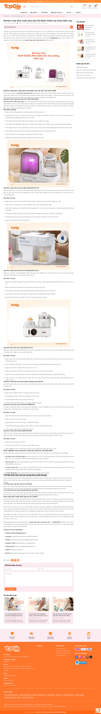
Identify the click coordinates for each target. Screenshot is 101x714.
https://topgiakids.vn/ (19, 533)
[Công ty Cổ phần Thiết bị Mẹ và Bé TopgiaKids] (12, 648)
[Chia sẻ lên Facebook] (12, 560)
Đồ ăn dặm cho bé (68, 695)
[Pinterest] (15, 560)
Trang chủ (24, 12)
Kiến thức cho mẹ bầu (83, 75)
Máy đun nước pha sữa (39, 695)
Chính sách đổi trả (61, 655)
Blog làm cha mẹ (56, 12)
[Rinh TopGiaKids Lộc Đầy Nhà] (80, 27)
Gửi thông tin (10, 589)
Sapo (76, 712)
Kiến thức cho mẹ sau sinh (84, 72)
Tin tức (69, 12)
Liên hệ (78, 12)
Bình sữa (59, 695)
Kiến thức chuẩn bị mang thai (85, 78)
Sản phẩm (33, 12)
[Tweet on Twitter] (18, 560)
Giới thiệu (45, 12)
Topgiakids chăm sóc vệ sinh (13, 697)
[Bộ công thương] (80, 662)
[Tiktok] (90, 657)
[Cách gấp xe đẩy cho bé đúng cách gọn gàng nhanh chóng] (80, 34)
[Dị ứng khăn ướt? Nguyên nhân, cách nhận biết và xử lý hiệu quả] (25, 604)
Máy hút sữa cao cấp (25, 695)
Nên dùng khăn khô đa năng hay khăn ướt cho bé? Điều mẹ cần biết (48, 615)
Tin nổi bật (80, 21)
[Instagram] (80, 657)
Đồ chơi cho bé (80, 695)
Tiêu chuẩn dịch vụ (61, 648)
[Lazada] (87, 657)
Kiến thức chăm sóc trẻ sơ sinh (86, 70)
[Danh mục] (24, 6)
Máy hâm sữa (51, 695)
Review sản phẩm (82, 67)
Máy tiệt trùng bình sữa (11, 695)
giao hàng (40, 1)
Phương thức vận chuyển (63, 650)
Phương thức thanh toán (63, 653)
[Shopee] (83, 657)
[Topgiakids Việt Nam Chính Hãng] (13, 6)
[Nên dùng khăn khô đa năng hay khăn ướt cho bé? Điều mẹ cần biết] (49, 604)
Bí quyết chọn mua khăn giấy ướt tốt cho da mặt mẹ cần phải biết (72, 615)
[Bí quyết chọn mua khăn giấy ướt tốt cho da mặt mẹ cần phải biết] (72, 604)
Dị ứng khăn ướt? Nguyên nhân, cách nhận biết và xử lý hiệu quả (24, 615)
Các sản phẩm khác (27, 697)
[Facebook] (76, 657)
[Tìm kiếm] (71, 6)
